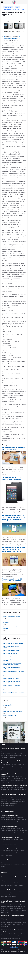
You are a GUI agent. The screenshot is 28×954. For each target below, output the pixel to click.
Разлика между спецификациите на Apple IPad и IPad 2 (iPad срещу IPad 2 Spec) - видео (13, 549)
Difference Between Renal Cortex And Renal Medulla (14, 785)
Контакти (7, 951)
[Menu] (2, 2)
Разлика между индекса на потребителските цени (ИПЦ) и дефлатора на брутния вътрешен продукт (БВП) (13, 901)
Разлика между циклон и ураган (9, 889)
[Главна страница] (14, 2)
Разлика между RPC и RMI (10, 715)
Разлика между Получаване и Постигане (13, 692)
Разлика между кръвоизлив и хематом (13, 643)
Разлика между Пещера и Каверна (9, 826)
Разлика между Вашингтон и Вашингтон (11, 859)
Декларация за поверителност (17, 951)
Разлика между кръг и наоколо (11, 689)
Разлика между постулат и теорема (10, 837)
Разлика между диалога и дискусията (13, 675)
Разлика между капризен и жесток (9, 815)
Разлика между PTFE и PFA (10, 653)
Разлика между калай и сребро (11, 678)
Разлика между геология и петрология (11, 848)
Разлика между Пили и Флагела (11, 650)
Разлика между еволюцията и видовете (13, 656)
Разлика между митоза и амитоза (11, 616)
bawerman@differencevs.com (12, 38)
